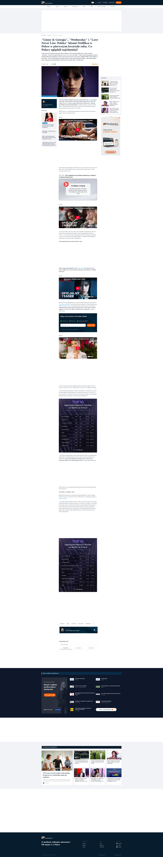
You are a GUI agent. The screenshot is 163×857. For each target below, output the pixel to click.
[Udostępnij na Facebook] (54, 64)
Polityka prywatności (102, 854)
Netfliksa (90, 99)
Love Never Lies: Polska (64, 304)
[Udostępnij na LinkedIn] (55, 64)
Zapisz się (90, 325)
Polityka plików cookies (117, 854)
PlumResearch (88, 623)
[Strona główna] (47, 2)
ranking (67, 623)
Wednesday (80, 268)
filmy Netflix (73, 623)
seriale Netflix (80, 623)
